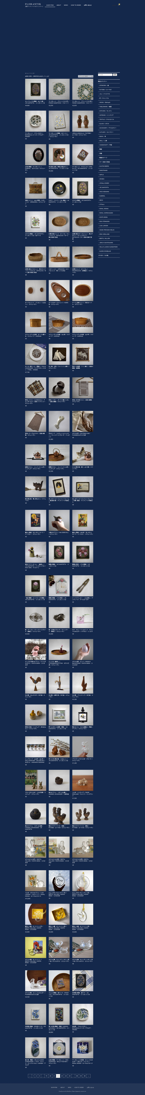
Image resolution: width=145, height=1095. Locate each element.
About (59, 5)
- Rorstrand (103, 170)
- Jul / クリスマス (104, 94)
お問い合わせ (88, 5)
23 (62, 1076)
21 (54, 1076)
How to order (76, 5)
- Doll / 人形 (103, 140)
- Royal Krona (104, 208)
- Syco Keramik (104, 191)
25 (70, 1076)
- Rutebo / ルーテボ (105, 89)
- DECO (101, 200)
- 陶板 (100, 149)
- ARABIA (101, 179)
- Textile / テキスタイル (106, 119)
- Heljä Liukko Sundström (108, 247)
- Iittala (101, 204)
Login (114, 5)
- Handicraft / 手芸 (105, 145)
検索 (115, 74)
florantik (33, 4)
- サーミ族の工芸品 (104, 162)
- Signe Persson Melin (106, 230)
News (66, 5)
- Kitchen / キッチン (105, 111)
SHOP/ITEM (50, 5)
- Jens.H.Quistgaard (106, 242)
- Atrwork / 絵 (104, 85)
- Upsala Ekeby (104, 183)
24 (66, 1076)
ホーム (26, 73)
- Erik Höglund (104, 234)
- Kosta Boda (103, 217)
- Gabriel (102, 196)
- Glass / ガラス (104, 123)
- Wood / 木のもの (104, 102)
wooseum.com (83, 1091)
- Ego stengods (104, 221)
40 (85, 1076)
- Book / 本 (102, 136)
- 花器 (100, 153)
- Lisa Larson (103, 225)
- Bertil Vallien (104, 238)
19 (46, 1076)
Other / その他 (103, 255)
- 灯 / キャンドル (104, 98)
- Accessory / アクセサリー (107, 128)
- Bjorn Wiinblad (105, 251)
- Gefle (101, 174)
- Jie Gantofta (104, 187)
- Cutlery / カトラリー (106, 132)
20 (50, 1076)
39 (81, 1076)
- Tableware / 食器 (105, 106)
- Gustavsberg (104, 166)
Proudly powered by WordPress (65, 1091)
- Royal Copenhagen (106, 213)
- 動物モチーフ (103, 157)
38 (77, 1076)
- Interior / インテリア (106, 115)
